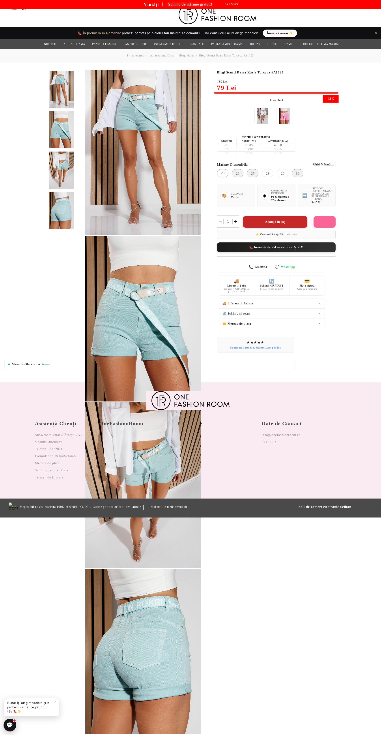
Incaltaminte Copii (168, 44)
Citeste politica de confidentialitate (117, 506)
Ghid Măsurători (324, 164)
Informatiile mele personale (168, 506)
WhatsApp (285, 267)
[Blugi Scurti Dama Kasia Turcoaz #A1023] (61, 89)
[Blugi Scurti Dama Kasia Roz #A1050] (284, 116)
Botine (255, 44)
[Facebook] (265, 456)
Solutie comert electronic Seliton (325, 507)
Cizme (288, 44)
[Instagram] (277, 456)
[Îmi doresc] (325, 222)
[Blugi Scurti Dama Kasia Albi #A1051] (262, 116)
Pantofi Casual (104, 44)
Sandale (197, 44)
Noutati (50, 44)
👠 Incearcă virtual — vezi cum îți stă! (276, 247)
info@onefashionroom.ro (281, 435)
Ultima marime (328, 44)
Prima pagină (135, 55)
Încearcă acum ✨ (280, 33)
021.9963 (231, 4)
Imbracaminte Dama (227, 44)
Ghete (272, 44)
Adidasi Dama (74, 44)
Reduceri (307, 44)
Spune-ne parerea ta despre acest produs (255, 347)
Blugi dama (186, 55)
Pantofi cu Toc (135, 44)
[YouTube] (289, 456)
